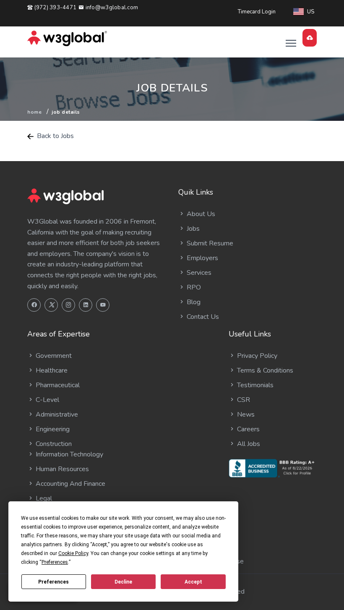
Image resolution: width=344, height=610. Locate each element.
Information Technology (68, 454)
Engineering (52, 429)
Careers (247, 429)
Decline (123, 582)
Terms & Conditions (264, 370)
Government (53, 355)
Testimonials (254, 385)
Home (34, 112)
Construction (53, 443)
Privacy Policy (256, 355)
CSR (242, 399)
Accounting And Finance (69, 483)
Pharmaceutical (57, 385)
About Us (200, 214)
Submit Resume (209, 243)
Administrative (56, 414)
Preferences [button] (55, 562)
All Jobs (247, 443)
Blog (193, 302)
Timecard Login (257, 12)
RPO (193, 287)
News (245, 414)
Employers (201, 258)
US (310, 12)
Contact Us (202, 316)
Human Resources (61, 469)
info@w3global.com (111, 7)
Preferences (53, 582)
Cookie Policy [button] (73, 553)
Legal (43, 498)
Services (198, 272)
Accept (193, 582)
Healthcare (51, 370)
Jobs (192, 228)
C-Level (46, 399)
